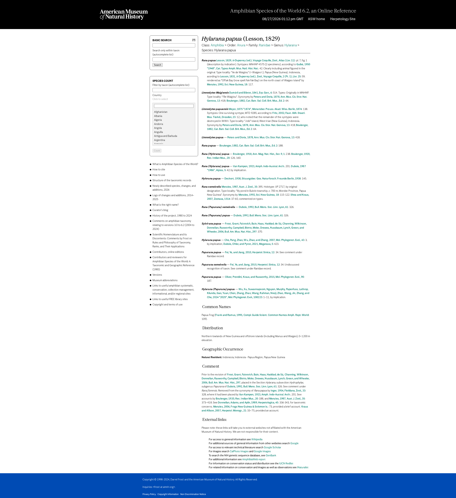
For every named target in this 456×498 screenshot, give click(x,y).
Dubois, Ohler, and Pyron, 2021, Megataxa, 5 (248, 244)
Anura (241, 45)
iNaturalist (302, 467)
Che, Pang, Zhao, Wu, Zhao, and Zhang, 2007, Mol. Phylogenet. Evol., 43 (264, 240)
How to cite (158, 169)
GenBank (271, 455)
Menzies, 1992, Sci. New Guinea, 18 (227, 84)
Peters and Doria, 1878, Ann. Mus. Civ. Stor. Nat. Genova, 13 (255, 125)
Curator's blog (160, 210)
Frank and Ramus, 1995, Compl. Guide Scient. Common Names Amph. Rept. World (262, 315)
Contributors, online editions (168, 252)
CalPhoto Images (239, 451)
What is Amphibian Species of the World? (175, 164)
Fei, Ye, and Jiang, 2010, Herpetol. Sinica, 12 (249, 252)
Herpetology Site (342, 19)
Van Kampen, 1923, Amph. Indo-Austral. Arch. (258, 166)
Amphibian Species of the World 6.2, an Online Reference (293, 11)
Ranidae (264, 45)
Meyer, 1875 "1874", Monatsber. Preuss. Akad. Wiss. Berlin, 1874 (265, 109)
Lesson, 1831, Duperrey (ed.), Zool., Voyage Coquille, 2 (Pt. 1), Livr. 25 (260, 76)
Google (294, 443)
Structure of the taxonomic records (171, 180)
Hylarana (290, 45)
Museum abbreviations (165, 280)
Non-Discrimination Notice (193, 494)
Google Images (262, 451)
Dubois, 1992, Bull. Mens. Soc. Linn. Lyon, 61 (263, 207)
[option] (175, 112)
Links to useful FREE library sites (170, 299)
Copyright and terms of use (167, 304)
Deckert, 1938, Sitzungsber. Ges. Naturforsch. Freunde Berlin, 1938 (262, 178)
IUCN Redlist (286, 463)
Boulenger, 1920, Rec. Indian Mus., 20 (237, 399)
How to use (158, 175)
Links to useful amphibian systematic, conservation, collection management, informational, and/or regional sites (173, 290)
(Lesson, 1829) (241, 39)
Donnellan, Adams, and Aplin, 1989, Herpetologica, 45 (248, 402)
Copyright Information (168, 494)
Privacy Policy (149, 494)
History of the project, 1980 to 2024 (172, 216)
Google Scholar (272, 447)
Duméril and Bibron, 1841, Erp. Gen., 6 (250, 93)
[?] (193, 40)
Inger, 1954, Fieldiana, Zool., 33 (288, 390)
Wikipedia (256, 439)
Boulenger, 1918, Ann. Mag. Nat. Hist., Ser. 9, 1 (259, 154)
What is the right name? (165, 205)
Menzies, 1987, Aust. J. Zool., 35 (239, 187)
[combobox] (173, 99)
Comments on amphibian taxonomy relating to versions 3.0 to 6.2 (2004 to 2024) (173, 225)
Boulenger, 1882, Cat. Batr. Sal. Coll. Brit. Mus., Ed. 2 (255, 101)
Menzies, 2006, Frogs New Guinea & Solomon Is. (240, 407)
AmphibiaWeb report (253, 459)
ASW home (316, 19)
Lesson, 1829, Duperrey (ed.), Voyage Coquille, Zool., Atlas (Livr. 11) (255, 60)
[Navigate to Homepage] (124, 14)
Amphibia (217, 45)
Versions (157, 275)
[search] (174, 116)
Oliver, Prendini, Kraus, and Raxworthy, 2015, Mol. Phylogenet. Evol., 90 (264, 277)
